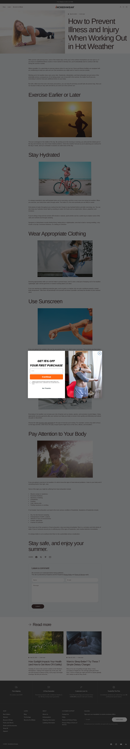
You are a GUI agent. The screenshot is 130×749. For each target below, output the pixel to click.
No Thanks (46, 388)
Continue (46, 377)
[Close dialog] (99, 353)
